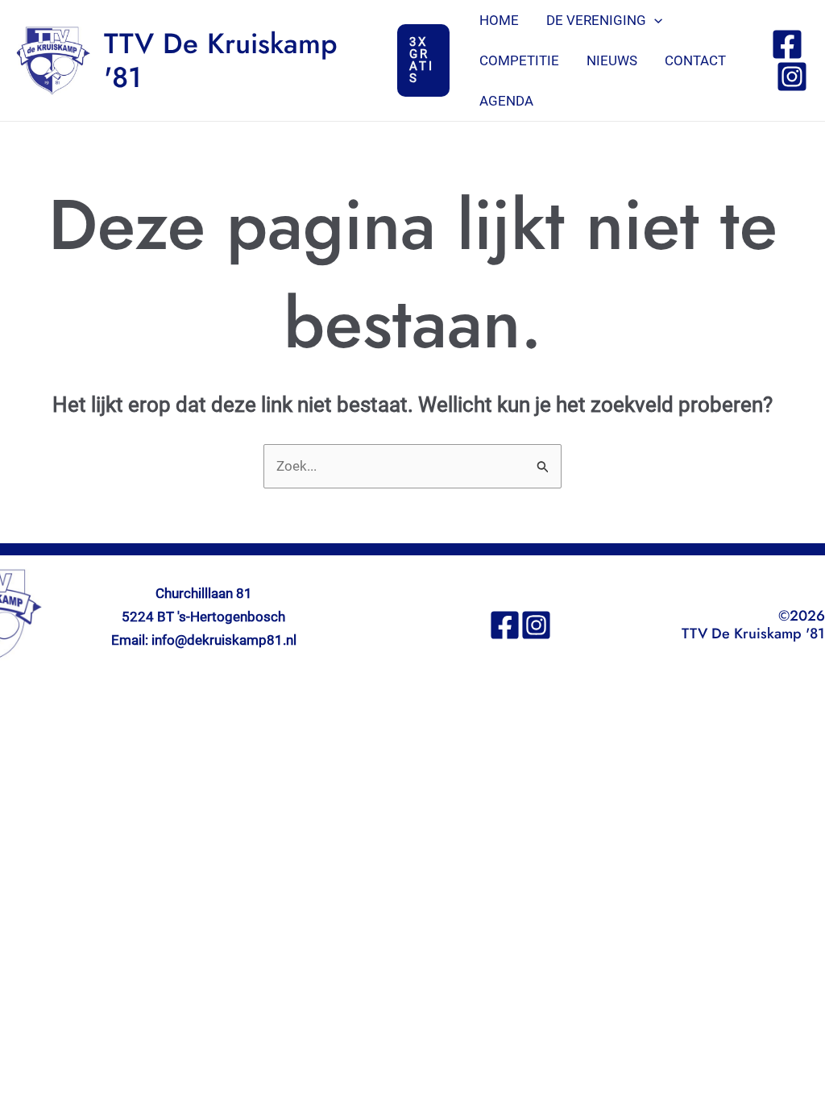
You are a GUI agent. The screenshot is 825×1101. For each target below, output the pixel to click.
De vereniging (596, 20)
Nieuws (612, 60)
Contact (695, 60)
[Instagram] (792, 76)
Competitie (519, 60)
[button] (423, 60)
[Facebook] (787, 44)
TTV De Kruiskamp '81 (221, 60)
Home (499, 20)
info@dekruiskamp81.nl (223, 640)
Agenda (506, 101)
